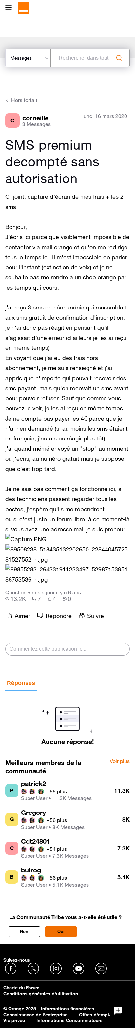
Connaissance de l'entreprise (35, 1015)
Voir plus (120, 761)
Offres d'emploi (96, 1015)
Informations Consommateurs (69, 1020)
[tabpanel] (67, 718)
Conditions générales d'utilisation (40, 994)
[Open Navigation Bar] (10, 8)
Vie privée (14, 1020)
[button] (26, 539)
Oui (61, 931)
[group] (15, 598)
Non (24, 931)
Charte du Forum (21, 988)
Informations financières (67, 1009)
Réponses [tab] (21, 683)
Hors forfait (24, 100)
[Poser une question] (118, 1011)
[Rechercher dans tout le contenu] (119, 58)
